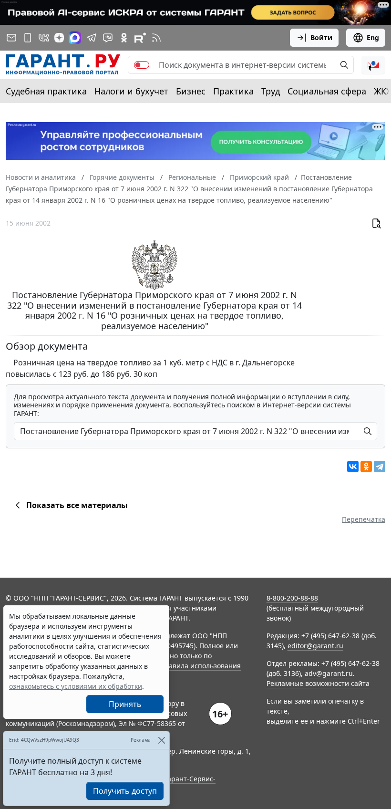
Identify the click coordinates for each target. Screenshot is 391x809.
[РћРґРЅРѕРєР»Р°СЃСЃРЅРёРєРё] (366, 466)
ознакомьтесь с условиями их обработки (75, 686)
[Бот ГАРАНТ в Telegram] (107, 37)
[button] (373, 65)
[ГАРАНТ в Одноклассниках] (124, 37)
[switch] (141, 65)
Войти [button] (321, 37)
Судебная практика (46, 91)
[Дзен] (59, 37)
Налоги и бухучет (131, 91)
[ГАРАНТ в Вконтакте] (44, 37)
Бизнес (191, 91)
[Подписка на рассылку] (11, 37)
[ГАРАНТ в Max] (75, 37)
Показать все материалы (77, 505)
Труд (270, 91)
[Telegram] (379, 466)
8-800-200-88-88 (292, 597)
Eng (373, 37)
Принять (125, 704)
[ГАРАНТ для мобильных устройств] (27, 37)
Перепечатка (363, 519)
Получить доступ (125, 791)
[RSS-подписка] (156, 37)
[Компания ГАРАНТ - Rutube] (140, 37)
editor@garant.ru (315, 645)
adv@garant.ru (329, 673)
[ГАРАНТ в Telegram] (91, 37)
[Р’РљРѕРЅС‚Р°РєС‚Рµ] (353, 466)
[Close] (161, 740)
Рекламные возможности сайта (318, 683)
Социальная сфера (327, 91)
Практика (233, 91)
